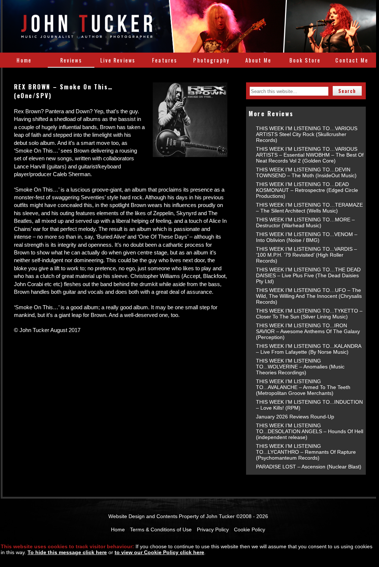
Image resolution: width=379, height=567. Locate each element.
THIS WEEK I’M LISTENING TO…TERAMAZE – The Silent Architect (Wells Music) (309, 208)
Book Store (305, 60)
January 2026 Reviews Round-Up (295, 417)
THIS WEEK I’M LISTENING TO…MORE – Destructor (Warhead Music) (305, 222)
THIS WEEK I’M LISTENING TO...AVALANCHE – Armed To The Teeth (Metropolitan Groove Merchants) (303, 387)
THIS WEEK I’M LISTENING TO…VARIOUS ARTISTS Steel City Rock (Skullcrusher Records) (306, 134)
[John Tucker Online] (86, 34)
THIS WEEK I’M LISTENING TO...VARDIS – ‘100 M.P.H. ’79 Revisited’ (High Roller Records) (306, 255)
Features (164, 60)
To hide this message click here (67, 552)
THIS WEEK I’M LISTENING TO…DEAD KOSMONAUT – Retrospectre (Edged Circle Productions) (307, 190)
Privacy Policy (213, 529)
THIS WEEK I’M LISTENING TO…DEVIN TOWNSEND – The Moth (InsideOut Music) (306, 172)
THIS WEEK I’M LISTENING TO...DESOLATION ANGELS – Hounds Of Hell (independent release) (309, 431)
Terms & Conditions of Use (161, 529)
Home (24, 60)
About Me (258, 60)
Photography (211, 60)
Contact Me (351, 60)
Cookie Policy (249, 529)
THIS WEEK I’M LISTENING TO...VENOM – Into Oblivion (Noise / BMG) (306, 237)
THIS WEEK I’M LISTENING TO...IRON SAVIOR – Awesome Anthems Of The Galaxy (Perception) (308, 331)
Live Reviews (117, 60)
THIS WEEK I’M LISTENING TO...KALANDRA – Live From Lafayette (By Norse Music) (308, 349)
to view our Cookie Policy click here (159, 552)
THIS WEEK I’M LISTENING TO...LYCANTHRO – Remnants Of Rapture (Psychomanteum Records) (306, 452)
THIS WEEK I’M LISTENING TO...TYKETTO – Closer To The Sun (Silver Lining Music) (309, 314)
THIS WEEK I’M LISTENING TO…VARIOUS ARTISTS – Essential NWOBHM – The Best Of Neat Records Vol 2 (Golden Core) (310, 155)
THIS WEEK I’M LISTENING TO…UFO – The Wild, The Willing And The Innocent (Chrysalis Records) (309, 296)
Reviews (71, 60)
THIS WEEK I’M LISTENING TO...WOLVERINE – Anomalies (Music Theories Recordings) (300, 366)
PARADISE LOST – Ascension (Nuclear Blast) (308, 467)
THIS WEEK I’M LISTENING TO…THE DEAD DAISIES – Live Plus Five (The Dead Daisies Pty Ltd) (308, 275)
